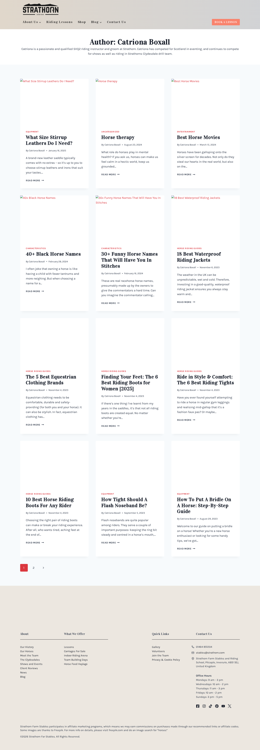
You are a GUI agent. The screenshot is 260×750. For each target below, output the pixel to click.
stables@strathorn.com (210, 652)
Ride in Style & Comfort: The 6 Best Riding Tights (205, 380)
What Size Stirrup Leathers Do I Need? (49, 140)
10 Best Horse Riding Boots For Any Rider (50, 503)
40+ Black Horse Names (53, 254)
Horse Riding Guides (189, 248)
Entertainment (186, 131)
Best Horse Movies (198, 137)
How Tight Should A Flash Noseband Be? (124, 503)
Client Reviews (29, 668)
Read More (35, 180)
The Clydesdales (30, 659)
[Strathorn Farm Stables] (40, 9)
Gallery (156, 647)
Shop (82, 22)
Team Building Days (76, 659)
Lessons (69, 647)
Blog (22, 676)
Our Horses (26, 651)
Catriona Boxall (37, 150)
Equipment (32, 131)
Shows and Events (31, 664)
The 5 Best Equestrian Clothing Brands (51, 380)
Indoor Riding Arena (76, 655)
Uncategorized (110, 131)
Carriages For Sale (74, 651)
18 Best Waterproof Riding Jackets (199, 257)
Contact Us (116, 22)
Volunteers (158, 651)
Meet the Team (29, 655)
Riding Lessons (59, 22)
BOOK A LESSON (226, 22)
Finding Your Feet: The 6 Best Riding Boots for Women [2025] (129, 383)
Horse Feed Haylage (76, 664)
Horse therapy (117, 137)
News (23, 672)
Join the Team (160, 655)
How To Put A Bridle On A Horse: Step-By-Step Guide (204, 505)
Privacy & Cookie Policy (166, 659)
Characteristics (36, 248)
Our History (27, 647)
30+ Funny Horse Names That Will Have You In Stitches (129, 260)
